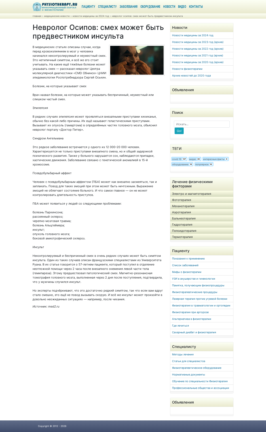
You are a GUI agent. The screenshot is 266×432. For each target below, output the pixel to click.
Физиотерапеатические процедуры (194, 292)
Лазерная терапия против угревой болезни (199, 298)
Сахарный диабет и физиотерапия (194, 332)
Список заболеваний (185, 265)
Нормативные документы (188, 374)
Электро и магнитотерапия (191, 194)
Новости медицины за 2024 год (192, 35)
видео (194, 159)
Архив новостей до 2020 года (191, 75)
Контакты (196, 7)
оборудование (182, 164)
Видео (182, 7)
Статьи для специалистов (188, 361)
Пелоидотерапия (184, 230)
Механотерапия (183, 206)
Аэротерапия (181, 212)
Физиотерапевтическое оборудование (196, 367)
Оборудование (150, 7)
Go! (179, 131)
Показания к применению (188, 258)
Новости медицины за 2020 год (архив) (197, 62)
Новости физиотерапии (187, 68)
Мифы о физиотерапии (186, 271)
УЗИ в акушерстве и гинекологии (193, 278)
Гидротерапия (182, 224)
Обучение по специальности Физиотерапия (200, 381)
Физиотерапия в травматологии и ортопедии (201, 305)
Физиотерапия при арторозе (190, 312)
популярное (203, 164)
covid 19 (179, 159)
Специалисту (107, 7)
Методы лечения (183, 354)
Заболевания (129, 7)
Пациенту (88, 7)
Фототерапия (181, 200)
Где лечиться (180, 325)
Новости (169, 7)
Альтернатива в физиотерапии (191, 318)
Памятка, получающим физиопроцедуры (198, 285)
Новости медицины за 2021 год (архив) (197, 55)
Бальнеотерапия (184, 218)
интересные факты (215, 159)
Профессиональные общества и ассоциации (200, 387)
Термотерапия (182, 237)
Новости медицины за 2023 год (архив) (197, 41)
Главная (37, 16)
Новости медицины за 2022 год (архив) (197, 48)
